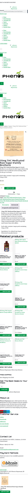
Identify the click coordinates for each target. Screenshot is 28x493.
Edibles (5, 25)
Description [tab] (5, 205)
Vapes (5, 22)
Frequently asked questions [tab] (10, 208)
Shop (4, 17)
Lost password (4, 426)
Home (1, 126)
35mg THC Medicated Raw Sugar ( (12, 197)
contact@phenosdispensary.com (9, 449)
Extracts (5, 23)
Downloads (3, 419)
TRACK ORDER (14, 4)
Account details (4, 424)
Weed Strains (7, 19)
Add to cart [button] (6, 264)
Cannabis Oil (6, 20)
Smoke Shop (6, 27)
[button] (1, 49)
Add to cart (10, 188)
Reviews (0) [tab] (14, 205)
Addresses (3, 421)
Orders (2, 417)
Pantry (10, 126)
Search (2, 10)
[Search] (27, 11)
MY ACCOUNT (4, 4)
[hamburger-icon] (1, 55)
